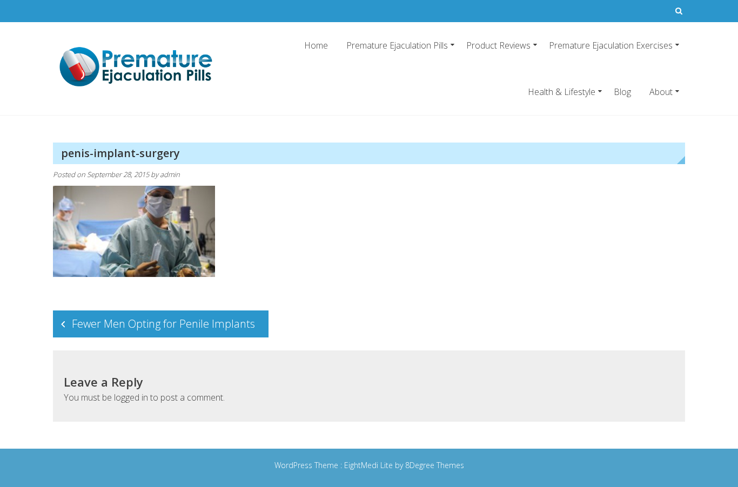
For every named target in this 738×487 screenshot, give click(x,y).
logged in (131, 397)
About (661, 92)
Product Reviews (498, 45)
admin (170, 174)
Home (316, 45)
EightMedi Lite (369, 465)
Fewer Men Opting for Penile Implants (163, 323)
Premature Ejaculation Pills (397, 45)
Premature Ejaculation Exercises (611, 45)
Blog (622, 92)
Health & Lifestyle (561, 92)
